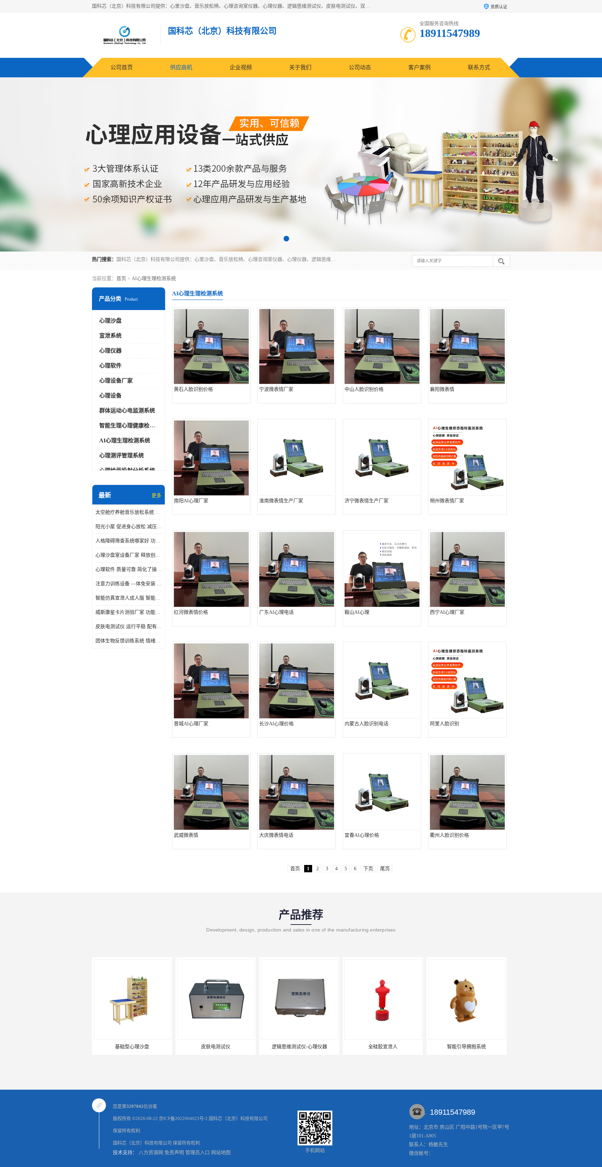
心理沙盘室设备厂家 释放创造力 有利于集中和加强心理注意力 (128, 555)
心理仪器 (110, 351)
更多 (156, 495)
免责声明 (174, 1152)
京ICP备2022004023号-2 (183, 1118)
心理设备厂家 (116, 381)
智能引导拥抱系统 (382, 1046)
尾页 (385, 868)
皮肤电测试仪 (132, 1046)
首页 (121, 278)
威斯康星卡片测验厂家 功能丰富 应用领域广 (128, 612)
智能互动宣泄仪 (466, 1046)
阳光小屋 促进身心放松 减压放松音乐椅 (128, 526)
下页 (368, 868)
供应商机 (181, 67)
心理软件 (110, 366)
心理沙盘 (110, 321)
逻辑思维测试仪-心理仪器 (216, 1046)
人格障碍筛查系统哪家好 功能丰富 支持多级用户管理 (128, 540)
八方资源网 (151, 1152)
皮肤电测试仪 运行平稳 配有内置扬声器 (128, 626)
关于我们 (300, 67)
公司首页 (121, 67)
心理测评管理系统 (121, 455)
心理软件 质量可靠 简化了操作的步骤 (128, 569)
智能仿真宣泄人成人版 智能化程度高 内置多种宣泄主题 (128, 598)
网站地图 (221, 1152)
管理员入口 (197, 1152)
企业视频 (241, 67)
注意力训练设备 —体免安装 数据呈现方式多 (128, 583)
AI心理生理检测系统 (154, 278)
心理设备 (110, 396)
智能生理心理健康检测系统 (132, 425)
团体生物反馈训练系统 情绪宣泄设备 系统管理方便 (128, 640)
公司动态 (360, 67)
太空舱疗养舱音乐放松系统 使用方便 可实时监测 (128, 512)
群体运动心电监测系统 (127, 411)
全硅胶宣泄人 (299, 1046)
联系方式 (479, 67)
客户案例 (419, 67)
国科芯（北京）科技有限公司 (238, 1118)
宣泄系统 (110, 336)
